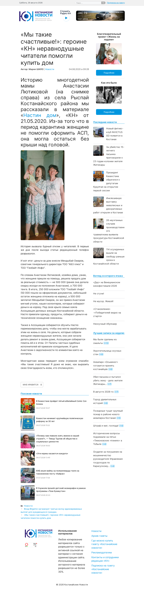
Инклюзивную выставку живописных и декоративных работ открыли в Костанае (108, 205)
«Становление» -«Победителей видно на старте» (107, 312)
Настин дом (39, 115)
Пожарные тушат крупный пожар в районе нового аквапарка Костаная (108, 414)
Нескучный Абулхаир (105, 323)
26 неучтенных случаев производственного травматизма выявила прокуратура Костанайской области (108, 231)
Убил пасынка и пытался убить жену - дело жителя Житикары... (107, 380)
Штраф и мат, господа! (105, 425)
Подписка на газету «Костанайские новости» (103, 569)
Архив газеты (99, 535)
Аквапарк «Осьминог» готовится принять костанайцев (105, 366)
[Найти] (103, 3)
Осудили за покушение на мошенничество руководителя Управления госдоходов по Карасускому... (108, 458)
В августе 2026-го (103, 391)
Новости (49, 69)
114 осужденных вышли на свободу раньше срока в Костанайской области (108, 256)
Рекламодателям (101, 552)
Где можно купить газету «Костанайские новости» (104, 544)
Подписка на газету (116, 3)
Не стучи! (98, 293)
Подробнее (109, 73)
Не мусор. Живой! (103, 301)
